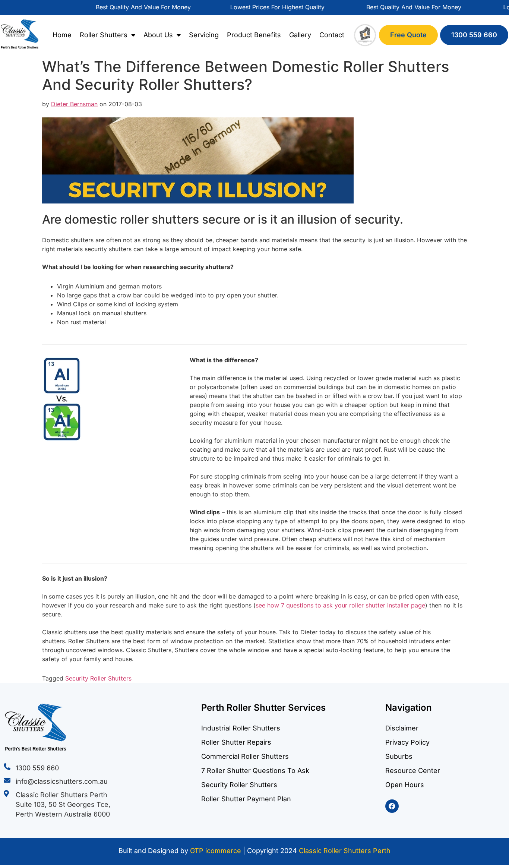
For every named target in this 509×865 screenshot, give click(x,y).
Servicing (204, 35)
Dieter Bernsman (74, 104)
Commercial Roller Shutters (245, 756)
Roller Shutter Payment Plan (246, 799)
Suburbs (398, 756)
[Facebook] (392, 806)
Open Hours (404, 785)
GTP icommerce (215, 851)
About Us (158, 35)
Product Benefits (254, 35)
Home (62, 35)
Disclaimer (401, 728)
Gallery (300, 35)
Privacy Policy (407, 742)
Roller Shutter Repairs (236, 742)
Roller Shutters (103, 35)
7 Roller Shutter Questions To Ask (255, 770)
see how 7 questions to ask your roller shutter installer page (340, 605)
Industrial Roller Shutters (240, 728)
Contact (331, 35)
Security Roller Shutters (98, 678)
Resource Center (412, 770)
